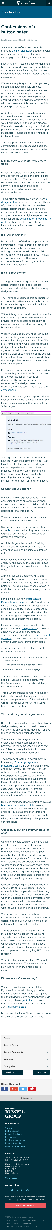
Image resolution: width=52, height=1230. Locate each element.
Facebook (4, 1089)
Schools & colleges (13, 1134)
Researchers (10, 1137)
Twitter (23, 1089)
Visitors (8, 1128)
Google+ (14, 1089)
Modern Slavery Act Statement (19, 1223)
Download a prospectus (24, 1205)
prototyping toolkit (11, 765)
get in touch (28, 1000)
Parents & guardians (14, 1143)
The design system (25, 762)
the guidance (29, 628)
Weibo (32, 1089)
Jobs (35, 1226)
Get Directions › (12, 1178)
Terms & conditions (14, 1226)
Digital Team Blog (11, 12)
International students (15, 1146)
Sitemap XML (12, 1220)
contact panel (8, 390)
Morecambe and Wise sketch (17, 805)
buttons (12, 530)
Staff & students (12, 1131)
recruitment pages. (15, 1006)
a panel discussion (22, 50)
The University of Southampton (26, 3)
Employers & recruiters (15, 1140)
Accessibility (25, 1220)
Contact (27, 1226)
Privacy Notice (38, 1220)
